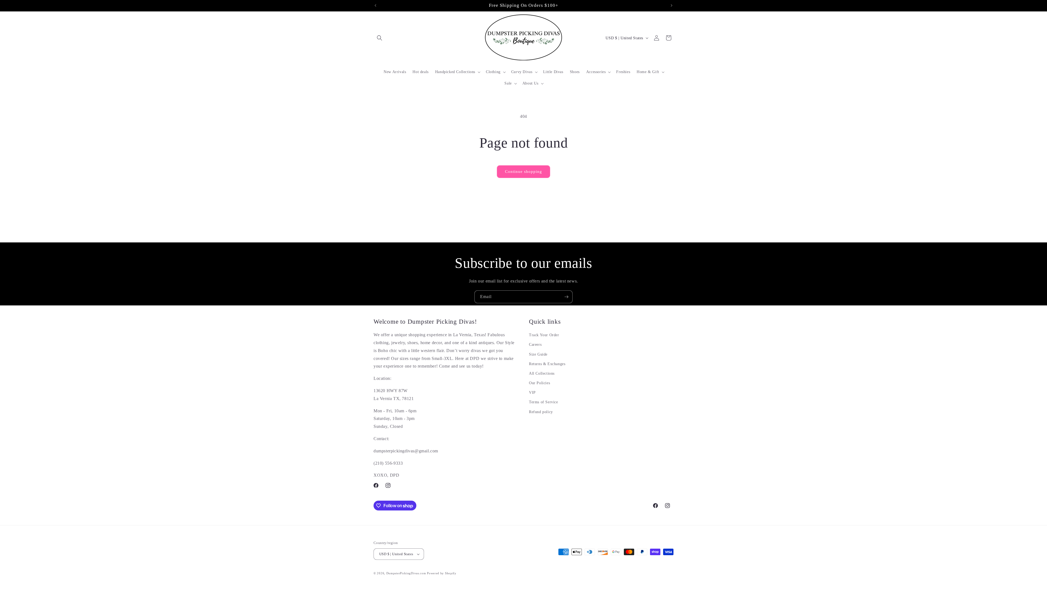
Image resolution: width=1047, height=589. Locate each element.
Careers (535, 344)
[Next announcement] (672, 5)
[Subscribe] (566, 296)
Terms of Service (543, 402)
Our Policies (539, 383)
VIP (532, 392)
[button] (380, 38)
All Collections (542, 373)
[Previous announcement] (375, 5)
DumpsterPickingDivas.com (406, 573)
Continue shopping (523, 171)
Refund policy (541, 412)
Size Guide (538, 354)
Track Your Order (544, 335)
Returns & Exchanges (547, 364)
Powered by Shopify (441, 573)
